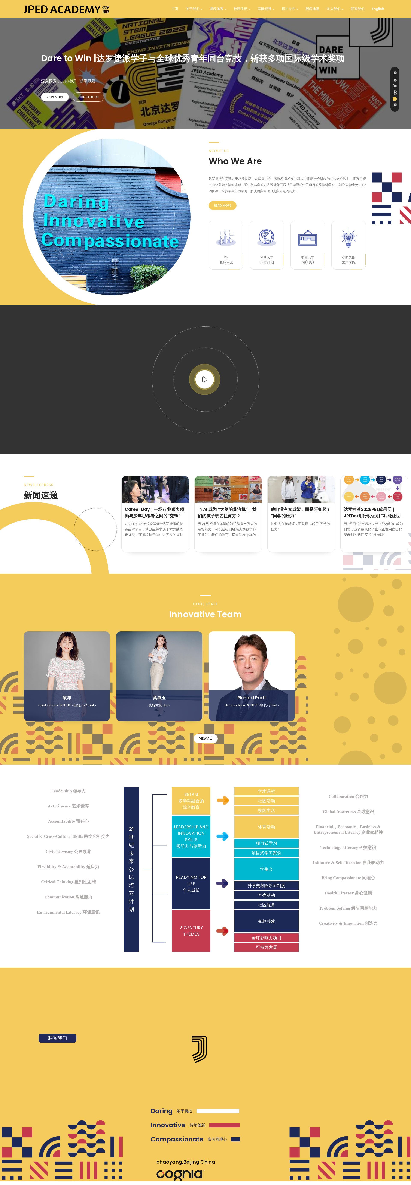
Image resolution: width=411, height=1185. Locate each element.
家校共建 (266, 921)
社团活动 (266, 800)
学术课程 (266, 791)
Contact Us (88, 97)
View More (54, 97)
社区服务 (266, 904)
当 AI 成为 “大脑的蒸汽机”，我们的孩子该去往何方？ (154, 512)
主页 (174, 8)
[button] (395, 73)
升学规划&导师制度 (266, 885)
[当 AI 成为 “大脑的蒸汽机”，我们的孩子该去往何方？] (155, 489)
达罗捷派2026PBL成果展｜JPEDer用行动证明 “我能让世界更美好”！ (299, 512)
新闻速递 (312, 8)
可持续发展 (266, 947)
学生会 (266, 869)
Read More (222, 205)
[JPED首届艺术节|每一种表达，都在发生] (374, 489)
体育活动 (266, 827)
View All (205, 738)
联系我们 (358, 8)
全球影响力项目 (266, 937)
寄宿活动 (266, 895)
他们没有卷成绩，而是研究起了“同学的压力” (228, 512)
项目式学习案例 (266, 853)
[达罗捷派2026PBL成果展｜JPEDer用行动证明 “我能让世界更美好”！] (301, 489)
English (378, 8)
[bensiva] (66, 8)
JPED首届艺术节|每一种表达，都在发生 (373, 512)
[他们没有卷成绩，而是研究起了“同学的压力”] (228, 489)
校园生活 (266, 810)
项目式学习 (266, 843)
